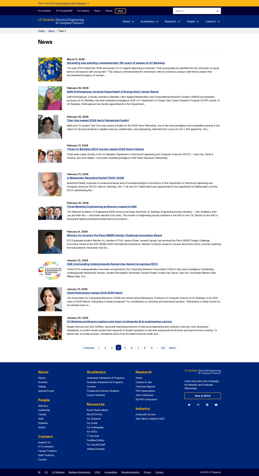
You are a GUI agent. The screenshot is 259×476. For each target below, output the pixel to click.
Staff (40, 418)
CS (46, 472)
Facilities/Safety (95, 440)
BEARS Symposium (146, 399)
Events (109, 10)
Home (41, 30)
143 (163, 347)
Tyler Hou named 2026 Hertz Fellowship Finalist (98, 120)
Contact (42, 459)
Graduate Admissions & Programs (105, 382)
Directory (43, 405)
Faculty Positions (47, 450)
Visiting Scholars (96, 448)
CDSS (97, 472)
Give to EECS (202, 395)
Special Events (46, 390)
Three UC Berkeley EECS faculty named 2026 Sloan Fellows (105, 149)
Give (120, 11)
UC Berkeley (58, 472)
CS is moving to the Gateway (70, 3)
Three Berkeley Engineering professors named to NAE (102, 206)
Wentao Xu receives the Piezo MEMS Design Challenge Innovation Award (114, 235)
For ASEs (92, 431)
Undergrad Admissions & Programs (105, 377)
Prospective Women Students (103, 390)
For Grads (92, 423)
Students (43, 423)
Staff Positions (46, 455)
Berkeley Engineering (79, 472)
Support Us (44, 442)
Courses (91, 386)
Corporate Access (145, 414)
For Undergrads (95, 427)
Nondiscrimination (131, 472)
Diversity (43, 382)
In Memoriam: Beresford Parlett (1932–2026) (95, 177)
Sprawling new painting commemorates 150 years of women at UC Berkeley (116, 62)
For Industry (83, 10)
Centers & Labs (144, 382)
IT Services (93, 435)
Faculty (42, 414)
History (42, 377)
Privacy (147, 472)
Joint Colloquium (144, 395)
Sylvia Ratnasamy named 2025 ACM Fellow (95, 292)
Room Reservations (97, 410)
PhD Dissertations (145, 390)
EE (39, 472)
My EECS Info (94, 414)
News (97, 10)
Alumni (41, 427)
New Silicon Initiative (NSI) (150, 418)
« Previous (89, 347)
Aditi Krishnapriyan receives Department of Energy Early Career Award (113, 91)
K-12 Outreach (46, 446)
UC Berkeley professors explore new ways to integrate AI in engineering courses (119, 321)
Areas (139, 377)
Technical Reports (145, 386)
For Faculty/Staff (64, 10)
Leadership (44, 410)
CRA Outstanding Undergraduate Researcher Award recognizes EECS (112, 264)
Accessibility (111, 472)
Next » (173, 347)
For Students (44, 10)
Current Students (96, 395)
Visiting (42, 386)
